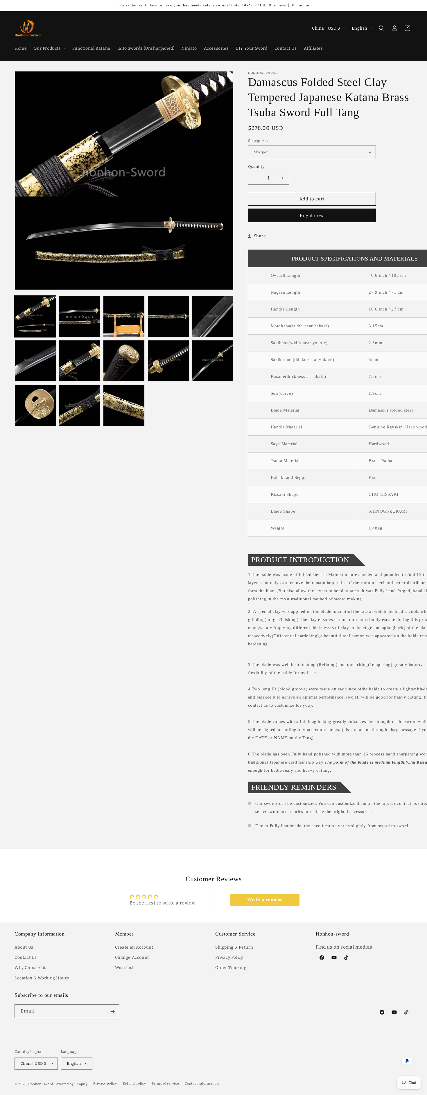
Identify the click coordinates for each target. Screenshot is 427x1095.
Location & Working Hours (42, 978)
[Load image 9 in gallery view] (168, 361)
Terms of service (165, 1083)
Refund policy (134, 1083)
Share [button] (260, 236)
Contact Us (26, 957)
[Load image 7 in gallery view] (80, 361)
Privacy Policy (229, 957)
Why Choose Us (30, 967)
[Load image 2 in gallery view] (80, 317)
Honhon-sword (40, 1084)
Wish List (124, 967)
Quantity (256, 166)
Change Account (132, 957)
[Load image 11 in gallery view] (35, 405)
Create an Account (134, 947)
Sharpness (258, 141)
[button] (49, 48)
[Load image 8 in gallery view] (124, 361)
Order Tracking (230, 967)
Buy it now (312, 215)
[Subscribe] (112, 1011)
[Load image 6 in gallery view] (35, 361)
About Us (24, 947)
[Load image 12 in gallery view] (80, 405)
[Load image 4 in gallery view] (168, 317)
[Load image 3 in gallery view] (124, 317)
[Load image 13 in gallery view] (124, 405)
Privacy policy (105, 1083)
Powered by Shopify (71, 1084)
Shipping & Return (234, 947)
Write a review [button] (264, 899)
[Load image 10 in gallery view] (213, 361)
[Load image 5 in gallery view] (213, 317)
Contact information (202, 1083)
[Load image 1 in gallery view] (35, 317)
